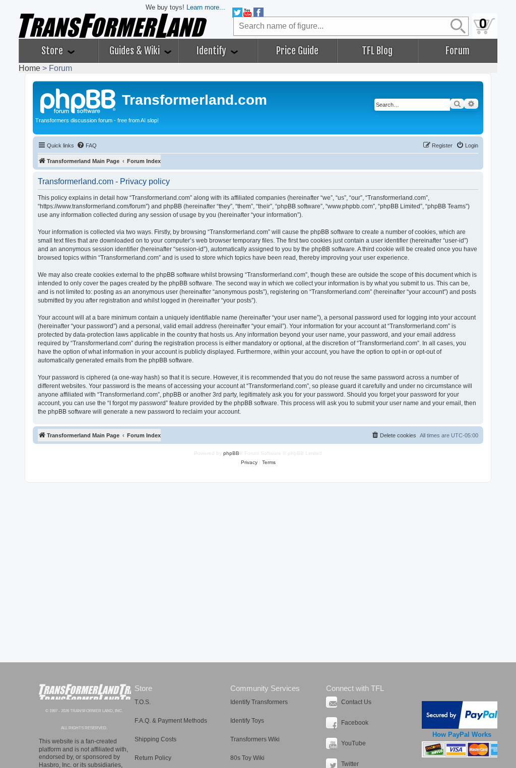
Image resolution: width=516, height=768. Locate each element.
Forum (457, 51)
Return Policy (153, 757)
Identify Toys (247, 720)
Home (29, 68)
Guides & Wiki (135, 51)
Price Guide (297, 51)
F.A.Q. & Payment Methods (171, 720)
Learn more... (205, 7)
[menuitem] (87, 145)
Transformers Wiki (255, 739)
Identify (212, 51)
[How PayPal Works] (462, 715)
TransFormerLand (85, 692)
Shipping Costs (155, 739)
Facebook (354, 722)
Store (53, 51)
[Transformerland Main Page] (78, 100)
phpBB (231, 453)
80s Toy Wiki (247, 757)
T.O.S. (143, 702)
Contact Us (356, 702)
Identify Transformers (259, 702)
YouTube (353, 743)
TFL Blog (377, 51)
